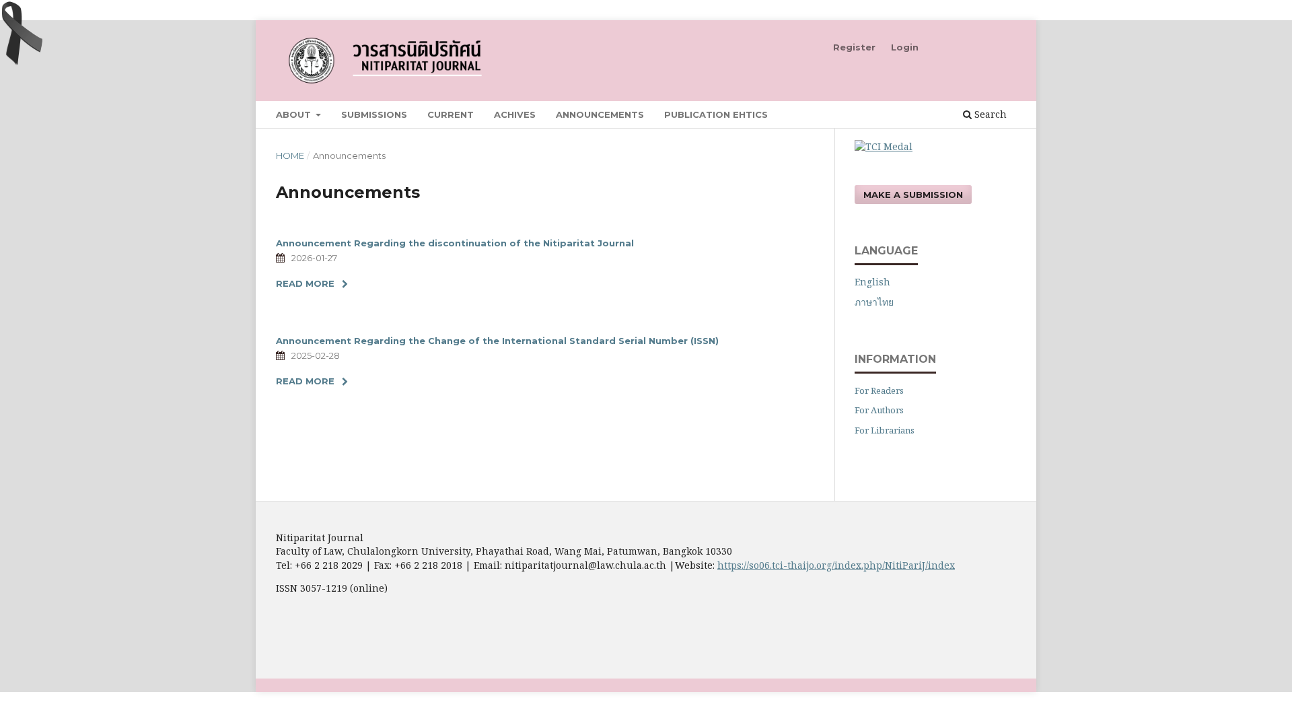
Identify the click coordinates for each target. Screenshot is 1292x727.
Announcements (600, 114)
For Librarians (884, 430)
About (295, 114)
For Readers (879, 390)
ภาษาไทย (874, 302)
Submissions (374, 114)
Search (989, 114)
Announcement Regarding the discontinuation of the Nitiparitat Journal (455, 243)
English (872, 281)
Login (905, 47)
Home (290, 155)
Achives (515, 114)
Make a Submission (913, 194)
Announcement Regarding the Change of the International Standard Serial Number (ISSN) (497, 340)
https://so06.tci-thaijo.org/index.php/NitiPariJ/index (836, 565)
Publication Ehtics (716, 114)
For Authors (879, 410)
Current (450, 114)
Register (854, 47)
